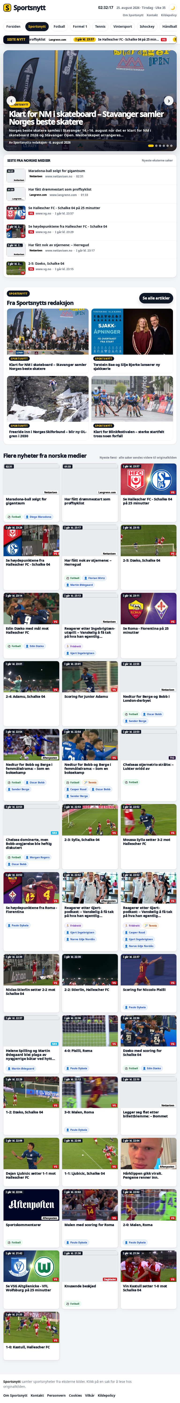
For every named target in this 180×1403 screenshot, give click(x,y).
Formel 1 (80, 26)
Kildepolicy (169, 15)
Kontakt (152, 15)
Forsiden (13, 26)
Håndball (169, 26)
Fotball (59, 26)
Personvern (56, 1395)
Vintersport (122, 26)
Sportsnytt (37, 26)
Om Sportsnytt (133, 15)
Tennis (100, 26)
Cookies (75, 1395)
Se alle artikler (156, 298)
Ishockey (147, 26)
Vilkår (89, 1395)
